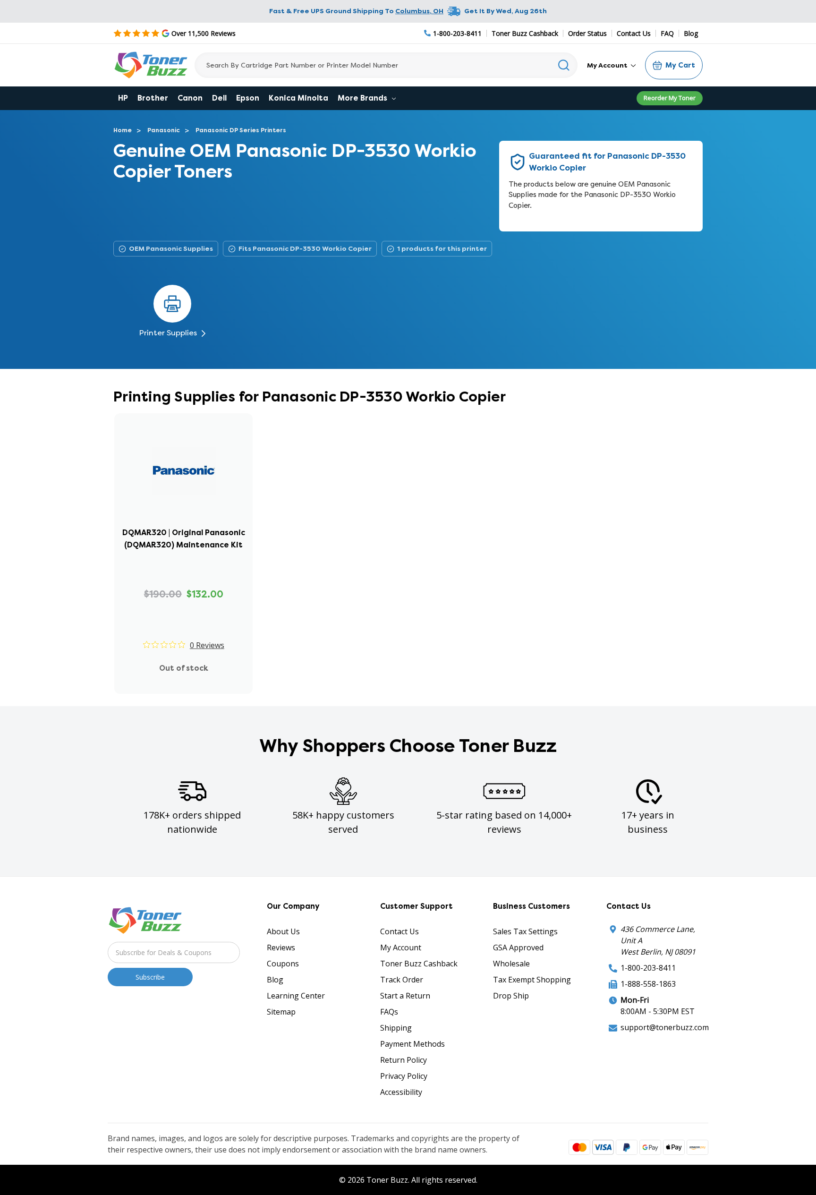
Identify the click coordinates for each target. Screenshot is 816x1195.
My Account (608, 65)
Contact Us (634, 33)
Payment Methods (412, 1044)
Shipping (396, 1028)
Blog (691, 33)
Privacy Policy (403, 1076)
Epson (247, 98)
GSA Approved (518, 947)
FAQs (389, 1012)
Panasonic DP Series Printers (241, 130)
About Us (283, 931)
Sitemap (281, 1012)
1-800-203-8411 (648, 968)
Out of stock (183, 668)
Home (122, 130)
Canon (190, 98)
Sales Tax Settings (525, 931)
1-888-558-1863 (648, 984)
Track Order (401, 979)
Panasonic (163, 130)
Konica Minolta (298, 98)
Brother (152, 98)
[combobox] (386, 65)
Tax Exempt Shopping (532, 979)
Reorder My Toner (670, 98)
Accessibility (401, 1092)
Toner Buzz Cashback (525, 33)
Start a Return (405, 995)
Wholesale (511, 963)
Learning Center (296, 995)
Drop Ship (511, 995)
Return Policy (403, 1060)
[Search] (564, 65)
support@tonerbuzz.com (664, 1027)
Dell (219, 98)
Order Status (587, 33)
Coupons (283, 963)
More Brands (363, 98)
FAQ (667, 33)
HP (123, 98)
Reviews (281, 947)
